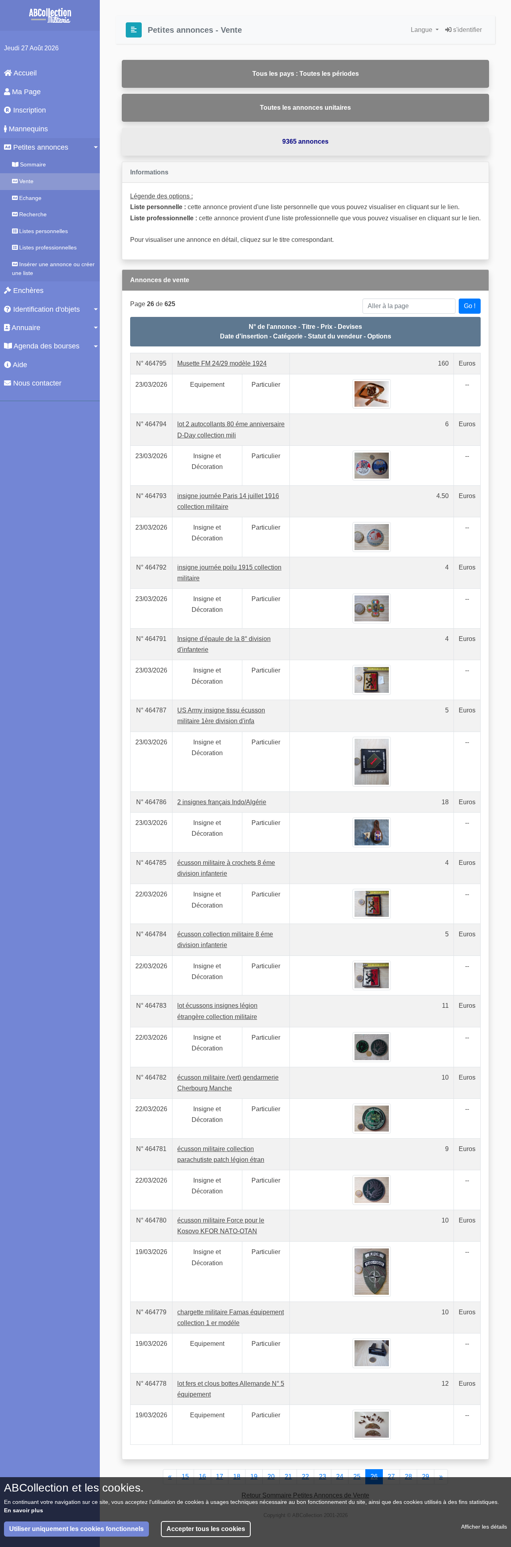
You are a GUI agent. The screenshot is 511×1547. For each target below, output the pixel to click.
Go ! (469, 306)
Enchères (27, 291)
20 (271, 1476)
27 (391, 1476)
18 (236, 1476)
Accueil (24, 73)
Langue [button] (422, 29)
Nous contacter (36, 383)
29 (425, 1476)
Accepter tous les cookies (205, 1528)
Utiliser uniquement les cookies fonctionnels (76, 1528)
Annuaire (25, 328)
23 (322, 1476)
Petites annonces (39, 147)
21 (288, 1476)
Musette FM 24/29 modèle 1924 (222, 363)
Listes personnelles (43, 231)
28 (408, 1476)
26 (374, 1476)
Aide (19, 365)
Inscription (28, 110)
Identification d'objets (45, 309)
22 (305, 1476)
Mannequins (27, 129)
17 (219, 1476)
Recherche (32, 214)
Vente (26, 181)
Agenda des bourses (45, 346)
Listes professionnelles (47, 247)
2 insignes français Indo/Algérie (221, 802)
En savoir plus (23, 1510)
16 (202, 1476)
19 (253, 1476)
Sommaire (32, 164)
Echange (30, 198)
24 (339, 1476)
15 (185, 1476)
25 (356, 1476)
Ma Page (25, 92)
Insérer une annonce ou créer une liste (53, 268)
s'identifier (467, 29)
